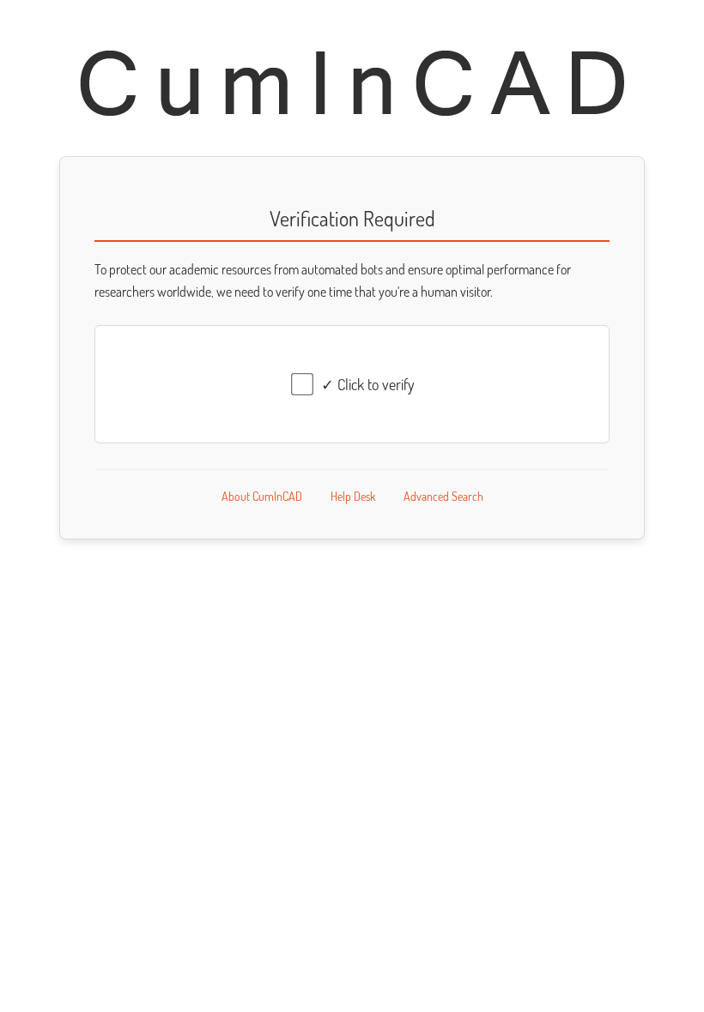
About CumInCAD (262, 496)
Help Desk (353, 496)
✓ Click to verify (368, 384)
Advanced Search (443, 496)
